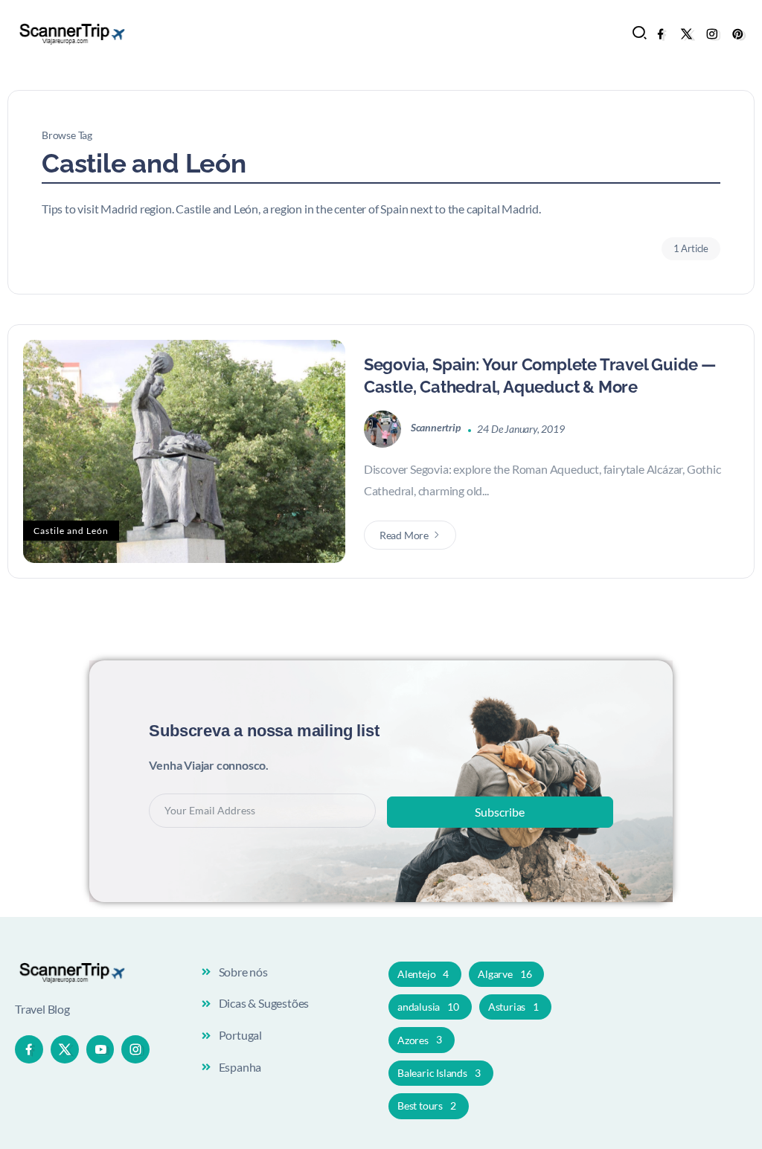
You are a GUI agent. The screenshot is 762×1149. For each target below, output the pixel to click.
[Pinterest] (738, 34)
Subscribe (500, 812)
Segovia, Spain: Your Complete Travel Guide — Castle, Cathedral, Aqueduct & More (540, 375)
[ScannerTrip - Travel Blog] (71, 32)
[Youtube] (100, 1049)
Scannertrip (437, 428)
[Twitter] (686, 34)
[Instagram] (711, 34)
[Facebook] (660, 34)
